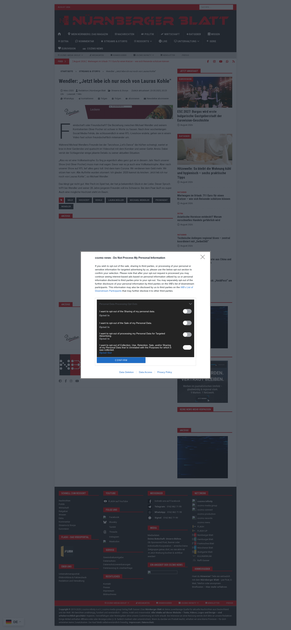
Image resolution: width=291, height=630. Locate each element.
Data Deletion (126, 372)
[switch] (187, 311)
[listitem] (145, 304)
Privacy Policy (164, 372)
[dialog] (145, 315)
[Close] (204, 258)
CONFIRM (121, 360)
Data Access (145, 372)
